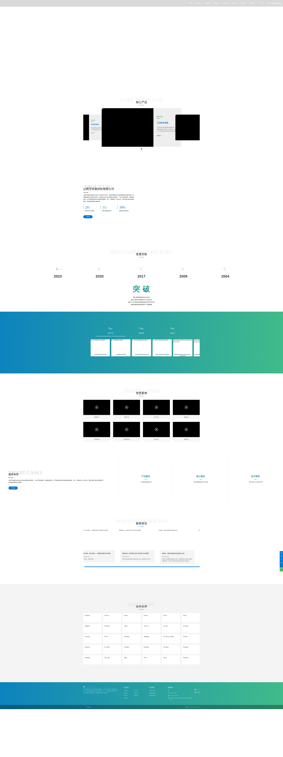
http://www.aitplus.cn (174, 750)
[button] (277, 73)
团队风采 (126, 753)
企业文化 (136, 746)
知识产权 (126, 748)
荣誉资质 (126, 750)
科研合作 (136, 748)
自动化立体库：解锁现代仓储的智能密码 (156, 609)
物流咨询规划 (162, 123)
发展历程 (141, 254)
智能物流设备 (95, 124)
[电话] (281, 556)
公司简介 (126, 746)
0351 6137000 (173, 748)
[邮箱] (281, 562)
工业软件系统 (152, 746)
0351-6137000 (276, 3)
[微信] (281, 559)
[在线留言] (281, 552)
